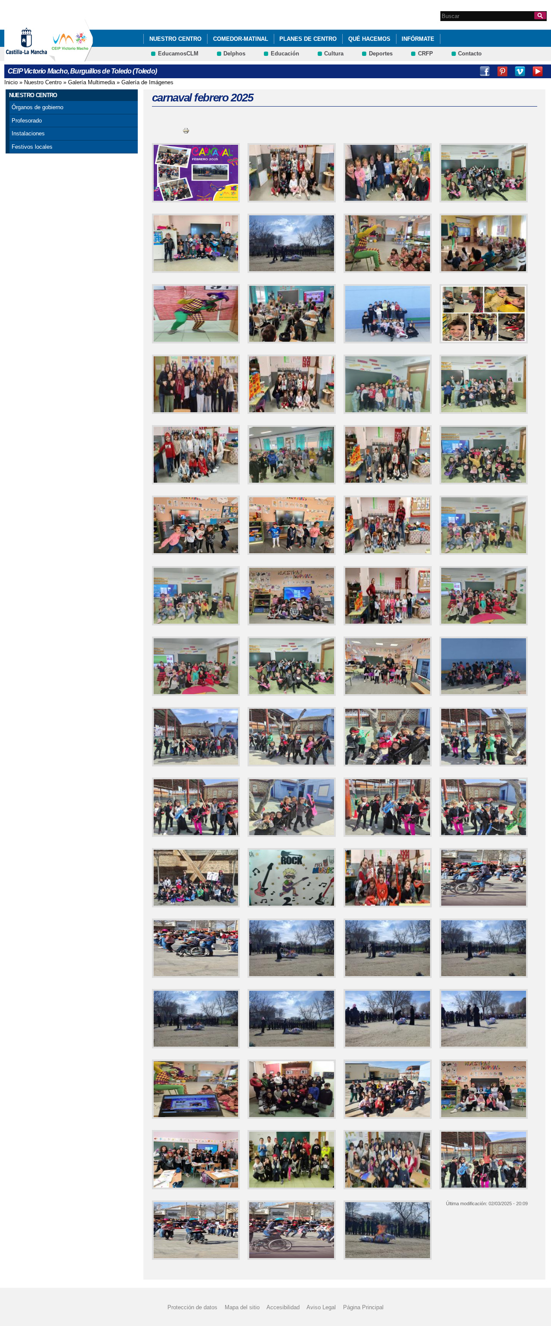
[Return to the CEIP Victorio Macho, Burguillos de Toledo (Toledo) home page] (71, 57)
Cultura (334, 53)
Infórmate (418, 39)
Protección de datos (192, 1307)
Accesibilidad (283, 1307)
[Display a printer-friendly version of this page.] (186, 130)
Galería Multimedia (91, 82)
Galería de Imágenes (147, 82)
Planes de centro (308, 39)
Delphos (234, 53)
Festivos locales (32, 147)
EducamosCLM (178, 53)
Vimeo (520, 71)
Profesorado (27, 120)
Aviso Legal (321, 1307)
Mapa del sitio (242, 1307)
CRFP (425, 53)
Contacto (470, 53)
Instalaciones (28, 133)
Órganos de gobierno (37, 107)
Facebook (485, 71)
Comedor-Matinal (240, 39)
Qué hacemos (369, 39)
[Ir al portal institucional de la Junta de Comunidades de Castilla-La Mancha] (37, 57)
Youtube (537, 71)
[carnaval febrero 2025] (194, 172)
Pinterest (502, 71)
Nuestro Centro (175, 39)
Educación (285, 53)
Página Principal (363, 1307)
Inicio (11, 82)
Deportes (381, 53)
